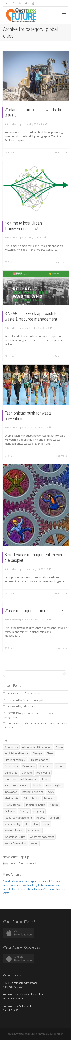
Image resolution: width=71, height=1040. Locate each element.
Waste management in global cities (34, 610)
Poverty (24, 811)
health (37, 785)
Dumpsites (11, 772)
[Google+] (26, 3)
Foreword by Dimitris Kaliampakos (27, 700)
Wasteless (34, 830)
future (46, 779)
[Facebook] (13, 3)
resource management (18, 817)
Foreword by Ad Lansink (21, 706)
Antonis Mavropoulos (50, 1034)
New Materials (13, 804)
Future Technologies (17, 785)
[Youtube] (33, 3)
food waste (43, 772)
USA (35, 824)
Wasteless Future (15, 837)
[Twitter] (6, 3)
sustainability (13, 824)
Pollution (10, 811)
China (50, 753)
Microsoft (49, 798)
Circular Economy (15, 760)
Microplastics (32, 798)
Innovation (11, 792)
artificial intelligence (16, 753)
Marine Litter (12, 798)
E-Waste (27, 772)
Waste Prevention (15, 843)
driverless (45, 766)
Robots (40, 817)
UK (26, 824)
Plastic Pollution (35, 804)
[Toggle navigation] (63, 14)
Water (34, 843)
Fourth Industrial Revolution (21, 779)
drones (60, 766)
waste (46, 824)
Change (37, 753)
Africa (59, 747)
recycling (38, 811)
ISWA (51, 792)
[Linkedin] (20, 3)
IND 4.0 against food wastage (24, 693)
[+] (36, 76)
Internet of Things (32, 792)
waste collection (14, 830)
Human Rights (54, 785)
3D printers (11, 747)
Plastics (54, 804)
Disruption (28, 766)
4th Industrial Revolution (36, 747)
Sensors (55, 817)
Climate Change (39, 760)
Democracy (11, 766)
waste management (42, 837)
